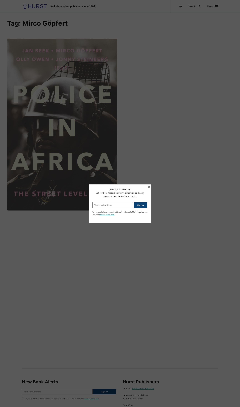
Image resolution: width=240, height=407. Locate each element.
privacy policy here (106, 214)
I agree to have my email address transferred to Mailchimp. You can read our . (119, 213)
